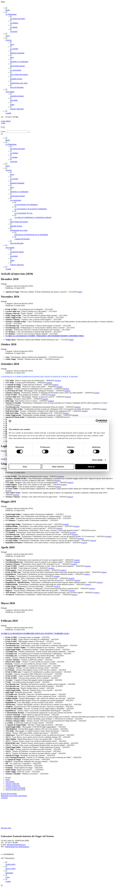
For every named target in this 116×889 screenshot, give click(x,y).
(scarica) (58, 380)
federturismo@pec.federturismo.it (17, 847)
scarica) (74, 595)
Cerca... (3, 131)
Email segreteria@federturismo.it (13, 119)
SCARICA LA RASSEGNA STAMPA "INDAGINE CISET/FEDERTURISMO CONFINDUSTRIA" (45, 336)
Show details (97, 460)
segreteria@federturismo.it (16, 845)
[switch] (45, 451)
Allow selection (58, 467)
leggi (79, 292)
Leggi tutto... (5, 459)
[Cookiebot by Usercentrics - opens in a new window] (97, 421)
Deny (25, 467)
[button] (4, 828)
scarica (66, 389)
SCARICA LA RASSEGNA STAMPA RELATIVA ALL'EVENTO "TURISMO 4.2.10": (35, 633)
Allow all (91, 467)
